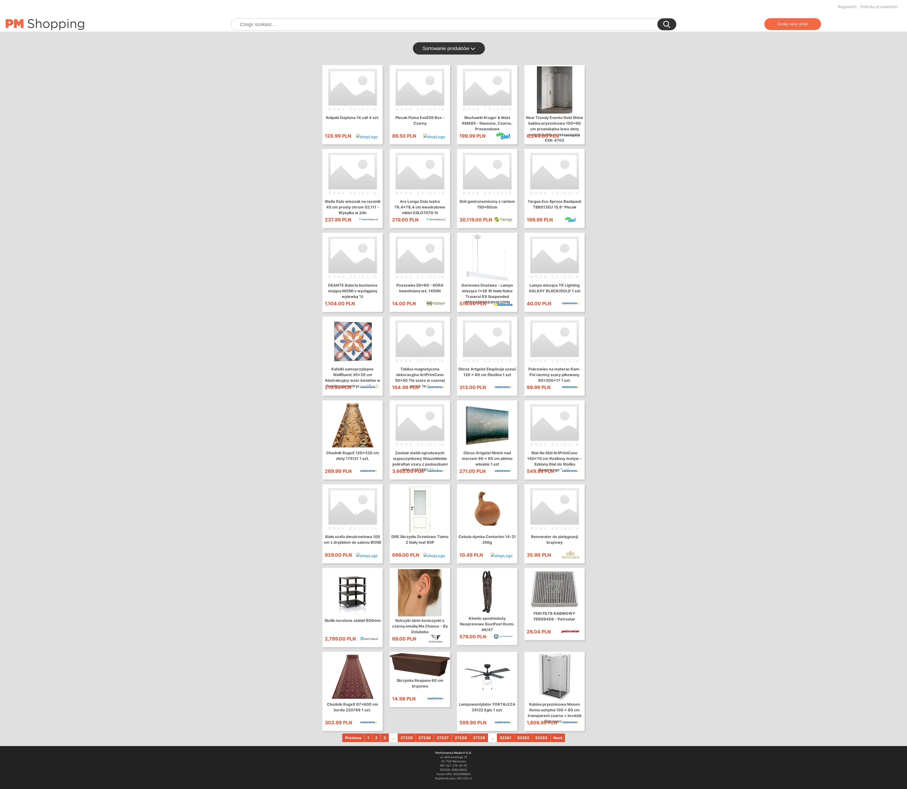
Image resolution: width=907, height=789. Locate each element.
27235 (407, 737)
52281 (505, 737)
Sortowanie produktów (447, 48)
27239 (479, 737)
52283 (541, 737)
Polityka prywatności (879, 6)
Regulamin (847, 6)
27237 (443, 737)
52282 (523, 737)
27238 (461, 737)
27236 (425, 737)
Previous (353, 737)
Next (557, 737)
